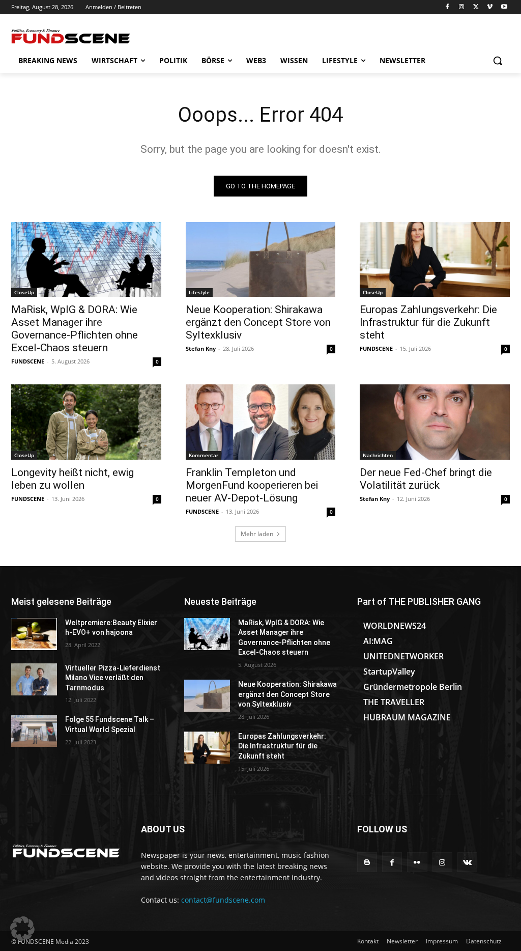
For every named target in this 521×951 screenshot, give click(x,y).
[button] (497, 60)
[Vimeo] (490, 7)
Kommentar (203, 455)
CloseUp (24, 292)
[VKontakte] (467, 862)
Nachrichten (378, 455)
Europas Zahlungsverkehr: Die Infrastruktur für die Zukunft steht (428, 322)
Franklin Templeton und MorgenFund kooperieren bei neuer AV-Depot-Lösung (252, 485)
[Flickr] (417, 862)
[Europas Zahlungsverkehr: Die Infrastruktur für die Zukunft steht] (435, 259)
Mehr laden (257, 533)
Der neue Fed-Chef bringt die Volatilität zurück (426, 478)
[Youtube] (504, 7)
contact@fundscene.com (223, 900)
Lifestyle (199, 292)
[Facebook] (447, 7)
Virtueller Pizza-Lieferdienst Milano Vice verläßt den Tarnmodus (112, 678)
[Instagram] (462, 7)
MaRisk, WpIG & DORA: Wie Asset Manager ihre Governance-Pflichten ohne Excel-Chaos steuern (74, 328)
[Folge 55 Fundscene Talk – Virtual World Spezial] (34, 731)
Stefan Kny (201, 348)
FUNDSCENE (27, 361)
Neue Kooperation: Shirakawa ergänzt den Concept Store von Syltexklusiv (258, 322)
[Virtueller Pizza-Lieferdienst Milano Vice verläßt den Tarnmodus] (34, 679)
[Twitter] (476, 7)
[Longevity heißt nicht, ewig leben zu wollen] (86, 421)
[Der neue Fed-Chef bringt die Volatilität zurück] (435, 421)
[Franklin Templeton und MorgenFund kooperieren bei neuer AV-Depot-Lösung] (261, 421)
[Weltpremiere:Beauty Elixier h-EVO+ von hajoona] (34, 634)
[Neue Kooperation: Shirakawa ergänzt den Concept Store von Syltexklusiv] (261, 259)
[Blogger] (367, 862)
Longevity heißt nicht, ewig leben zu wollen (72, 478)
